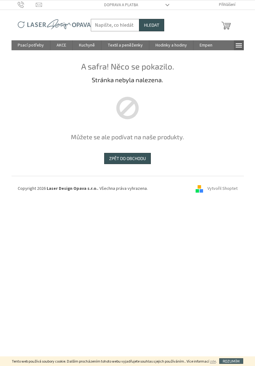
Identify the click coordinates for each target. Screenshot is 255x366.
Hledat (151, 25)
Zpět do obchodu (127, 158)
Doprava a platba (121, 5)
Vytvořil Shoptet (222, 188)
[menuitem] (31, 45)
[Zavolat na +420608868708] (27, 4)
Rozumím (231, 361)
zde (213, 361)
